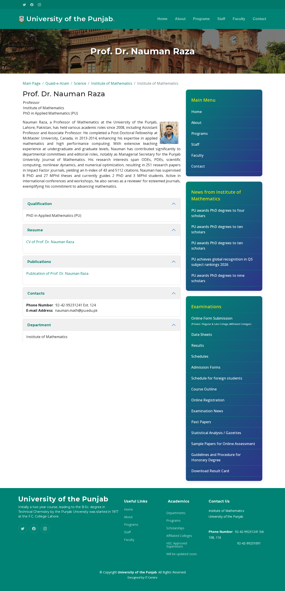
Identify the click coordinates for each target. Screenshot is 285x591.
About (180, 19)
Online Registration (207, 400)
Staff (221, 19)
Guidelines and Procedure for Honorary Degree (216, 457)
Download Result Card (210, 470)
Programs (201, 19)
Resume (35, 230)
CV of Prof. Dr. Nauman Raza (50, 241)
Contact (259, 19)
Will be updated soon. (181, 554)
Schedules (199, 356)
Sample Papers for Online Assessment (223, 443)
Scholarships (175, 528)
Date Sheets (201, 334)
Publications (39, 262)
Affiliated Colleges (179, 535)
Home (162, 19)
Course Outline (204, 389)
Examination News (207, 410)
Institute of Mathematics (111, 83)
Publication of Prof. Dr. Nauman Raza (57, 273)
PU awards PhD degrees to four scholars (217, 213)
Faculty (239, 19)
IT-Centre (151, 577)
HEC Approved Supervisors (176, 545)
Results (197, 345)
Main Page (32, 83)
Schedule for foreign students (216, 378)
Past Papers (201, 421)
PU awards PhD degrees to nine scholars (217, 278)
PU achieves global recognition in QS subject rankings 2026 (222, 262)
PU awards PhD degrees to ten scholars (217, 229)
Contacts (36, 293)
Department (39, 325)
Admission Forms (205, 367)
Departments (175, 513)
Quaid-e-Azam (57, 83)
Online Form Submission (221, 321)
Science (80, 83)
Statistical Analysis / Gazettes (216, 432)
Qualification (39, 204)
